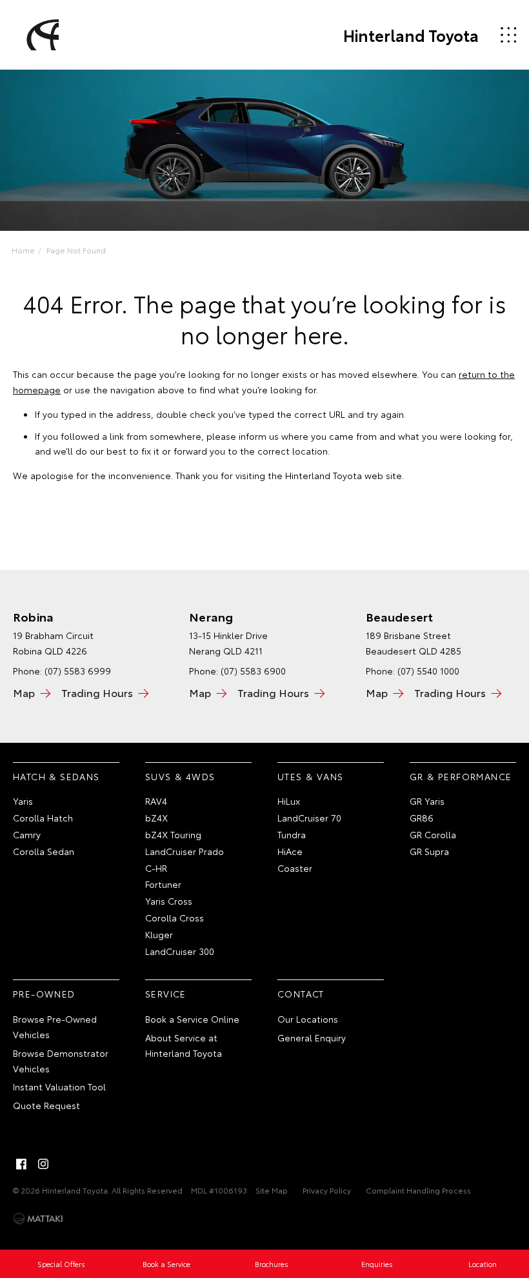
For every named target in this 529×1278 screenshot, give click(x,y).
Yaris (23, 800)
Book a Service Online (192, 1018)
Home (23, 249)
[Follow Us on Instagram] (43, 1164)
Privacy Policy (327, 1190)
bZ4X (156, 817)
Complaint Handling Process (418, 1190)
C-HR (156, 867)
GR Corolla (433, 834)
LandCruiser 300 (179, 951)
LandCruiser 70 (309, 817)
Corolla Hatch (43, 817)
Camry (27, 834)
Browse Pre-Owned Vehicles (55, 1026)
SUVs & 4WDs (180, 776)
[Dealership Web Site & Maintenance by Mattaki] (38, 1219)
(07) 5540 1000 (428, 670)
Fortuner (163, 884)
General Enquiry (311, 1037)
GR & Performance (461, 776)
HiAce (290, 851)
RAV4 (156, 800)
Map (24, 692)
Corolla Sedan (43, 851)
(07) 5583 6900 (253, 670)
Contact (300, 993)
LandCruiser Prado (184, 851)
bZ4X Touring (173, 834)
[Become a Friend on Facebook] (21, 1164)
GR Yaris (427, 800)
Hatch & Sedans (56, 776)
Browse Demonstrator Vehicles (60, 1061)
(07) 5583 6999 (78, 670)
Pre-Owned (44, 993)
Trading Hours (97, 692)
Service (165, 993)
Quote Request (46, 1105)
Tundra (291, 834)
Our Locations (307, 1018)
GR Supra (429, 851)
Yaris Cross (168, 900)
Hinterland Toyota (411, 35)
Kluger (159, 934)
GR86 (422, 817)
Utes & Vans (310, 776)
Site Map (271, 1190)
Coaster (294, 867)
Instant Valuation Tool (59, 1086)
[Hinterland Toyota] (41, 34)
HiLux (288, 800)
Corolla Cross (174, 917)
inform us (259, 435)
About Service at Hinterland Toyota (183, 1045)
